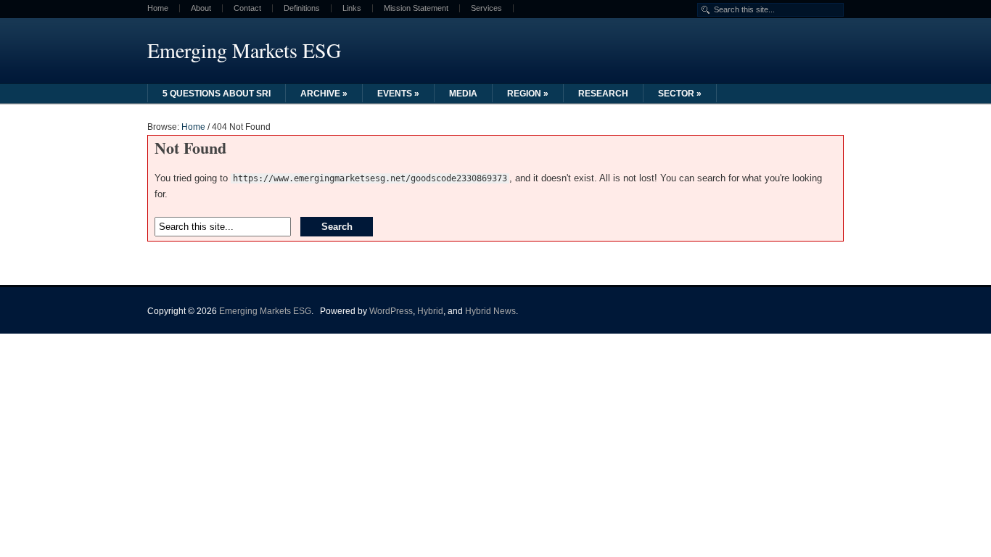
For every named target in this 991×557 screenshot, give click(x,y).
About (201, 8)
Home (157, 8)
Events (398, 93)
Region (527, 93)
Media (463, 93)
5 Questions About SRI (217, 93)
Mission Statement (416, 8)
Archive (324, 93)
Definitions (302, 8)
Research (603, 93)
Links (351, 8)
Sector (680, 93)
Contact (247, 8)
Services (486, 8)
